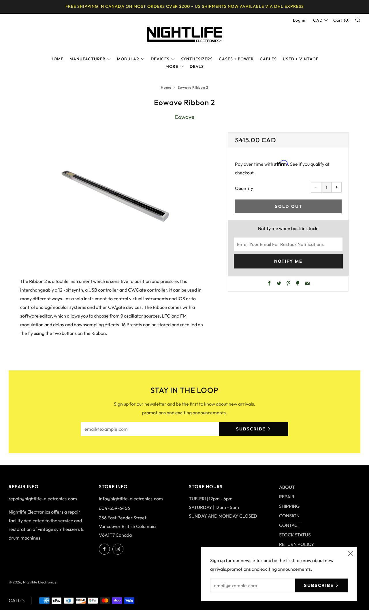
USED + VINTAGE (301, 58)
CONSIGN (289, 515)
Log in (299, 20)
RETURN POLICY (296, 544)
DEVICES (160, 58)
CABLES (268, 58)
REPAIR (286, 496)
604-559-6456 (114, 508)
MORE (171, 66)
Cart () (341, 20)
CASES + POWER (236, 58)
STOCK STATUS (295, 535)
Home (166, 87)
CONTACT (289, 525)
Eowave (184, 116)
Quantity (244, 188)
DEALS (197, 66)
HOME (56, 58)
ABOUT (287, 487)
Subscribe (251, 429)
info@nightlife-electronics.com (131, 498)
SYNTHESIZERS (197, 58)
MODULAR (128, 58)
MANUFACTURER (87, 58)
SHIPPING (289, 506)
